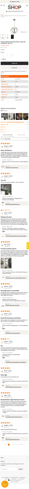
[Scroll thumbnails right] (27, 116)
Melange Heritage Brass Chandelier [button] (12, 305)
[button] (14, 122)
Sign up (20, 469)
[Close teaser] (8, 480)
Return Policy (7, 478)
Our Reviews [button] (27, 245)
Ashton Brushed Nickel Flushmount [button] (13, 204)
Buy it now (14, 67)
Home (2, 14)
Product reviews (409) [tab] (7, 134)
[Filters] (2, 139)
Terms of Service (21, 478)
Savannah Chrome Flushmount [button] (12, 167)
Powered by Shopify (14, 481)
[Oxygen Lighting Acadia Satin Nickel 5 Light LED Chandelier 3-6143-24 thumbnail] (3, 37)
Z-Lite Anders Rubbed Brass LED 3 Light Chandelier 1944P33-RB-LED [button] (16, 236)
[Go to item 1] (4, 116)
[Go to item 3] (19, 116)
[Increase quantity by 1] (12, 55)
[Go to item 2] (11, 116)
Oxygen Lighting (5, 45)
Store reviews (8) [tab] (21, 134)
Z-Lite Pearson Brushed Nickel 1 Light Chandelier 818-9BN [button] (16, 362)
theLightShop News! (14, 477)
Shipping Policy (22, 477)
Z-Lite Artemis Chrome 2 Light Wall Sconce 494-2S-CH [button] (16, 278)
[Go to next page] (23, 445)
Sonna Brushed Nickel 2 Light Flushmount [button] (14, 417)
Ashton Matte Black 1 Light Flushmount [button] (13, 387)
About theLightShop (5, 477)
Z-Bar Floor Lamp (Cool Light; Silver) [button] (13, 333)
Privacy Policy (13, 478)
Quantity (2, 52)
